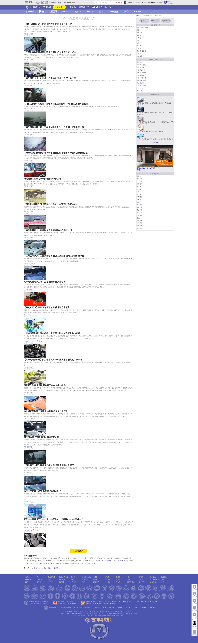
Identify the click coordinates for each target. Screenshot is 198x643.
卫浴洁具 (153, 582)
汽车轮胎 (139, 32)
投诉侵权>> (121, 561)
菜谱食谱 (139, 205)
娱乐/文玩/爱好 (141, 65)
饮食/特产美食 (141, 72)
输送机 (73, 577)
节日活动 (139, 199)
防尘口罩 (164, 577)
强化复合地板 (86, 577)
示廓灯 (139, 53)
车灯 (138, 43)
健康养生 (139, 186)
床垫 (83, 582)
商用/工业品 (140, 91)
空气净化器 (131, 582)
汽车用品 (31, 60)
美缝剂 (118, 577)
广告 (138, 170)
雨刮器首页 (34, 7)
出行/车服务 (140, 67)
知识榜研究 (100, 601)
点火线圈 (139, 56)
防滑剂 (61, 582)
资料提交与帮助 (152, 601)
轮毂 (138, 30)
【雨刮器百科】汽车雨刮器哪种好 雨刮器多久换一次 (48, 24)
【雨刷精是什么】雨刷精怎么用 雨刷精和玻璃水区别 (48, 230)
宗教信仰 (139, 215)
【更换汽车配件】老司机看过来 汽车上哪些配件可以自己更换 (52, 333)
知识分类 (138, 2)
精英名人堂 (84, 7)
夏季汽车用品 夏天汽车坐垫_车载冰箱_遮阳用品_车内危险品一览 (53, 519)
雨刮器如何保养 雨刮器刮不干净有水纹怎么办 (45, 385)
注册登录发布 (122, 601)
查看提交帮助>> (47, 568)
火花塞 (139, 35)
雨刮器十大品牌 (99, 7)
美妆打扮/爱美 (141, 80)
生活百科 (139, 228)
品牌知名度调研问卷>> (66, 2)
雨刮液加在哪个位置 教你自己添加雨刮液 (42, 491)
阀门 (49, 579)
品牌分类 (132, 2)
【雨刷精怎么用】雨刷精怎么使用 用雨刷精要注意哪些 (49, 465)
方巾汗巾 (51, 582)
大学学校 (128, 607)
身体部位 (139, 194)
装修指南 (139, 62)
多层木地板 (51, 577)
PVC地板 (107, 579)
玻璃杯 (141, 577)
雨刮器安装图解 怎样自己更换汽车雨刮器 (42, 178)
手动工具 (73, 582)
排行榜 (107, 601)
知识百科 (139, 218)
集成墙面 (153, 577)
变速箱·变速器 (141, 51)
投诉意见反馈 (61, 603)
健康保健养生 (141, 70)
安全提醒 (139, 225)
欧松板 (73, 579)
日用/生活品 (140, 88)
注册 (149, 2)
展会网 (104, 607)
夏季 (30, 530)
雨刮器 (26, 34)
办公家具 (62, 579)
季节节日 (139, 197)
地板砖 (95, 577)
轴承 (138, 40)
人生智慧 (139, 223)
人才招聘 (105, 603)
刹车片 (139, 38)
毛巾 (162, 579)
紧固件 (118, 582)
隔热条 (27, 577)
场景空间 (139, 184)
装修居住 (139, 176)
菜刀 (26, 582)
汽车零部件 (31, 34)
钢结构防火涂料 (155, 579)
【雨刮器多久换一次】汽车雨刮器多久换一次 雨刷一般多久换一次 (54, 127)
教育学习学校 (141, 75)
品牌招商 (97, 607)
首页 (139, 15)
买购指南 (139, 220)
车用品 (155, 15)
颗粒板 (95, 579)
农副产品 (139, 207)
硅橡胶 (141, 579)
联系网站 (134, 613)
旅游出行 (119, 607)
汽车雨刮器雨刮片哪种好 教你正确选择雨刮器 (45, 281)
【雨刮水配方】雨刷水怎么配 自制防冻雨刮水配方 (47, 307)
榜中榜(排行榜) (78, 607)
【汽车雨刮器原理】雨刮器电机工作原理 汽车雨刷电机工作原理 (53, 359)
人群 (138, 192)
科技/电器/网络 (141, 85)
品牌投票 (47, 7)
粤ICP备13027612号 (91, 615)
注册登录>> (56, 568)
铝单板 (118, 579)
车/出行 (150, 15)
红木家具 (141, 582)
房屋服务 (139, 179)
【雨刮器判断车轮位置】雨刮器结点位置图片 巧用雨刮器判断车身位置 (56, 104)
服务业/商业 (140, 83)
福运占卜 (139, 212)
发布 (154, 2)
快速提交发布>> (36, 568)
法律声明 (88, 603)
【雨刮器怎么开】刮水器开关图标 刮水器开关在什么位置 (50, 78)
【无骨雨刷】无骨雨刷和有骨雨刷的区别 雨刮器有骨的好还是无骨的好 (56, 153)
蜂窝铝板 (28, 579)
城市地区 (114, 601)
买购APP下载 (97, 603)
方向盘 (139, 48)
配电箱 (107, 577)
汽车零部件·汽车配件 (143, 27)
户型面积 (139, 181)
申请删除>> (108, 561)
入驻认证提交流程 (134, 601)
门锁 (38, 577)
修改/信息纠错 (72, 603)
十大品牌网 (88, 607)
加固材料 (96, 582)
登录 (145, 2)
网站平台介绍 (114, 603)
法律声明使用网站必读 (106, 615)
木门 (162, 582)
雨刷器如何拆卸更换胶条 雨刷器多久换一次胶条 (46, 411)
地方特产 (139, 202)
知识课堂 (58, 7)
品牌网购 (71, 7)
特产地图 (152, 607)
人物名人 (136, 607)
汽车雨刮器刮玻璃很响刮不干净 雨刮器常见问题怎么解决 (50, 52)
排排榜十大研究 (90, 601)
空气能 (39, 582)
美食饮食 (139, 210)
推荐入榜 (143, 601)
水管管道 (85, 579)
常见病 (139, 189)
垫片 (128, 579)
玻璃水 (26, 315)
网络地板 (107, 582)
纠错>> (115, 561)
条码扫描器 (40, 579)
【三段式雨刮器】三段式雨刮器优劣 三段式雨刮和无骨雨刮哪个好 (54, 256)
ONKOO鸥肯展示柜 (65, 607)
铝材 (128, 577)
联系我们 (120, 611)
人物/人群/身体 (141, 78)
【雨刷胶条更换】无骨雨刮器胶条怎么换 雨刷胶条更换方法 (51, 204)
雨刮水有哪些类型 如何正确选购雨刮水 (41, 437)
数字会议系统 (63, 577)
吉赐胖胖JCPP (53, 607)
